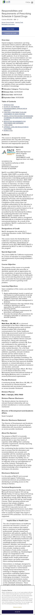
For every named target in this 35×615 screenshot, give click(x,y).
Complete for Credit (10, 33)
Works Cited (8, 130)
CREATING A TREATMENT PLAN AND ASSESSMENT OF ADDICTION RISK (15, 113)
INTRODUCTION (9, 105)
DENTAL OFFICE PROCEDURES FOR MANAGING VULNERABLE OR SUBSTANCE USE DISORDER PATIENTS (18, 117)
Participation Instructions (8, 24)
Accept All (17, 611)
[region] (17, 600)
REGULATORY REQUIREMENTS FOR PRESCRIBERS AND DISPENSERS (15, 122)
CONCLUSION (8, 125)
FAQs (28, 2)
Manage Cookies (17, 607)
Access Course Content (8, 22)
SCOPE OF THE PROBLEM (11, 107)
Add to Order (10, 29)
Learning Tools (19, 22)
